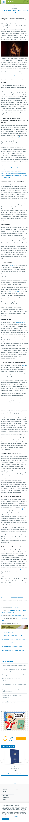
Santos (16, 6)
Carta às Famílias (14, 585)
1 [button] (9, 774)
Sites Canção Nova (27, 1)
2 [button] (12, 774)
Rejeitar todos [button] (17, 816)
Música (4, 791)
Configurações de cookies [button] (7, 816)
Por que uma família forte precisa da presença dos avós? (14, 685)
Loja (17, 789)
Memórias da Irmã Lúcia (16, 615)
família (24, 365)
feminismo (12, 265)
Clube (4, 793)
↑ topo (14, 783)
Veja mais (14, 706)
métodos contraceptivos (14, 291)
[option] (14, 761)
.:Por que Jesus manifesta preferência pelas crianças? (13, 173)
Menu (25, 1)
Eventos (5, 784)
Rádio (17, 787)
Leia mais (4, 814)
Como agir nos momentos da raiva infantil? (13, 675)
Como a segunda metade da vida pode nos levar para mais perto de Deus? (14, 701)
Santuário (5, 795)
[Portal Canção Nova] (3, 2)
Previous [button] (2, 761)
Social (4, 799)
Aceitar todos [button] (5, 818)
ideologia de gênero (20, 322)
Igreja (12, 6)
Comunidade (6, 797)
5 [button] (20, 774)
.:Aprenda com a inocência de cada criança (11, 171)
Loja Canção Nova (8, 746)
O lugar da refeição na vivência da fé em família (14, 665)
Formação (5, 787)
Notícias (5, 789)
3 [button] (14, 774)
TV (16, 784)
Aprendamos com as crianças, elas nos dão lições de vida (13, 696)
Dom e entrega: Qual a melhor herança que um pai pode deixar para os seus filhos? (14, 670)
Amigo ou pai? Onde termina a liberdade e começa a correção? (13, 690)
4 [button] (17, 774)
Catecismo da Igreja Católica (17, 597)
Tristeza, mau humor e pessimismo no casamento (11, 679)
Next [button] (26, 761)
